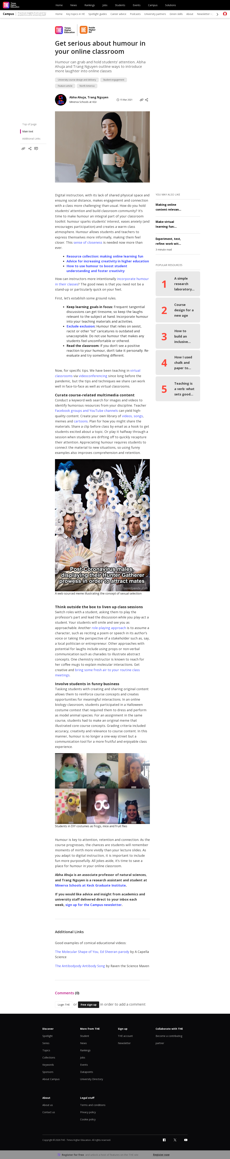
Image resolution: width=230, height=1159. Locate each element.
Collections (48, 1057)
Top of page (29, 124)
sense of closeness (87, 242)
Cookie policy (88, 1119)
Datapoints (86, 1072)
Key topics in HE (75, 14)
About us (47, 1105)
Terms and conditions (92, 1105)
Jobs (104, 5)
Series (45, 1043)
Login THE (64, 1004)
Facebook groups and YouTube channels (86, 410)
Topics (46, 1050)
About (189, 14)
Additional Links (31, 138)
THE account (125, 1036)
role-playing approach (109, 628)
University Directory (91, 1079)
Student (84, 1036)
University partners (155, 14)
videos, (127, 416)
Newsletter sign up (208, 14)
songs (138, 416)
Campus (153, 5)
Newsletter (124, 1043)
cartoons (81, 421)
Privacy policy (88, 1112)
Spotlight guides (97, 14)
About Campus (51, 1079)
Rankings (89, 5)
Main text (27, 131)
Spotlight (47, 1036)
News (73, 5)
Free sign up (88, 1004)
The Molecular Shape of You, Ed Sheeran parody (92, 951)
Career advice (118, 14)
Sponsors (47, 1072)
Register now (161, 1154)
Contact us (48, 1112)
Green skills (176, 14)
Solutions (170, 5)
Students (120, 5)
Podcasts (135, 14)
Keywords (48, 1064)
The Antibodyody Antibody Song (80, 966)
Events (137, 5)
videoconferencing (93, 376)
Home (59, 5)
